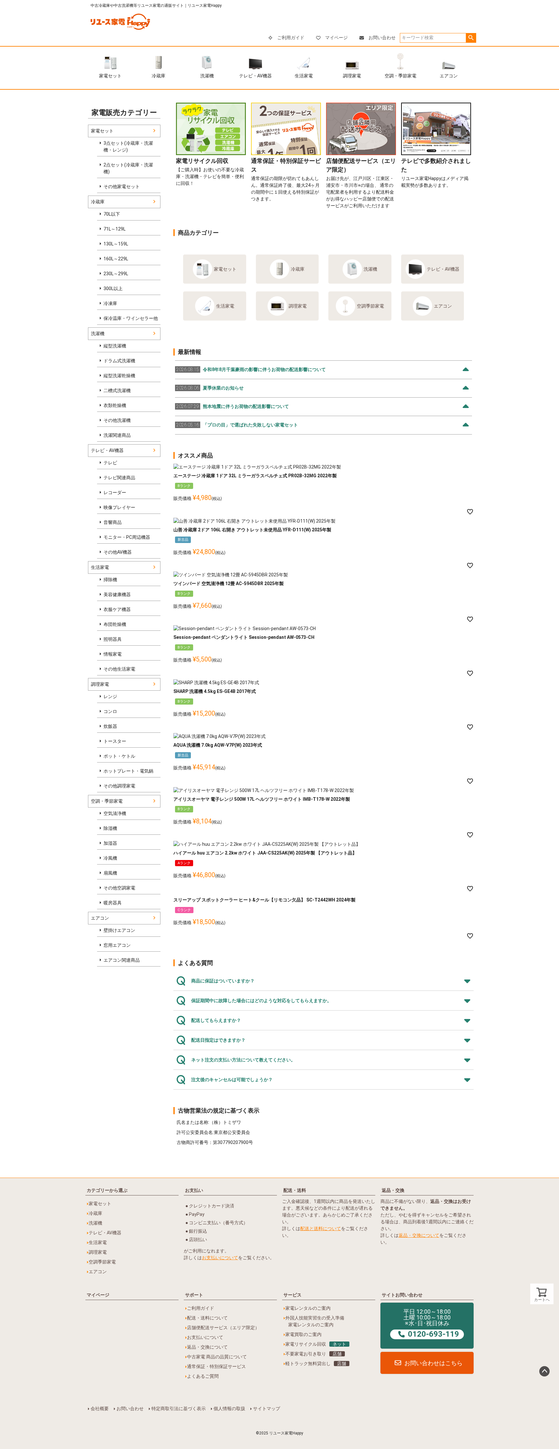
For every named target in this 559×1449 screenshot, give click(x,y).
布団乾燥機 (115, 624)
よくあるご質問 (203, 1376)
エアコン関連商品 (122, 960)
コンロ (110, 711)
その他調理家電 (119, 785)
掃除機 (110, 579)
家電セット (110, 75)
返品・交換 (393, 1190)
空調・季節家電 (400, 75)
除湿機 (110, 828)
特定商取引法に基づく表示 (178, 1408)
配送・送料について (207, 1317)
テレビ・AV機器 (255, 75)
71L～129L (115, 229)
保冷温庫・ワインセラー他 (131, 318)
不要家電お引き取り (313, 1353)
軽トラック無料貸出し (315, 1363)
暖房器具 (113, 902)
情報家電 (113, 654)
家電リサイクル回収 (315, 1344)
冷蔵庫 (158, 75)
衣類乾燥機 (115, 405)
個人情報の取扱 (229, 1408)
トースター (115, 741)
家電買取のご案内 (303, 1334)
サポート (194, 1294)
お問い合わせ (382, 37)
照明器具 (113, 639)
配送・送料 (294, 1190)
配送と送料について (320, 1228)
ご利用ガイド (290, 37)
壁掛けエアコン (119, 930)
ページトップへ (544, 1371)
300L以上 (113, 288)
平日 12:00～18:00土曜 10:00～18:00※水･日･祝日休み (431, 1323)
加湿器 (110, 843)
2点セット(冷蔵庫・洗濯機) (128, 168)
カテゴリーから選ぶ (107, 1190)
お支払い (194, 1190)
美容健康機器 (117, 594)
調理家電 (352, 75)
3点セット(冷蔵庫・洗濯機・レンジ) (128, 147)
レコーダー (115, 492)
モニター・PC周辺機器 (127, 537)
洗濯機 (207, 75)
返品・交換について (419, 1235)
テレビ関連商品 (119, 477)
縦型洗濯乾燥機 (119, 375)
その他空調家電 (119, 887)
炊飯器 (110, 726)
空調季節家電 (370, 306)
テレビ (110, 462)
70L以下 (112, 214)
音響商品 (113, 522)
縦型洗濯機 (115, 345)
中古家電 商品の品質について (217, 1356)
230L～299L (116, 273)
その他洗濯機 (117, 420)
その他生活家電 (119, 669)
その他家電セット (122, 186)
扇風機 (110, 873)
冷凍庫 (110, 303)
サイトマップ (266, 1408)
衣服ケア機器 (117, 609)
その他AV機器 (118, 552)
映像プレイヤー (119, 507)
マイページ (336, 37)
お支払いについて (220, 1257)
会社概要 (100, 1408)
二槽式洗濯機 (117, 390)
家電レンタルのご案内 (308, 1308)
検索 (471, 37)
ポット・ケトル (119, 756)
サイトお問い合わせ (402, 1294)
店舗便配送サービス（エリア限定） (223, 1327)
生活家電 (304, 75)
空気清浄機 (115, 813)
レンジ (110, 696)
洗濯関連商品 (117, 435)
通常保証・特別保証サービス (216, 1366)
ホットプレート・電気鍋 (128, 771)
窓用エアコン (117, 945)
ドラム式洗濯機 (119, 360)
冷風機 (110, 858)
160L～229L (116, 258)
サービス (292, 1294)
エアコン (449, 75)
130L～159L (116, 243)
